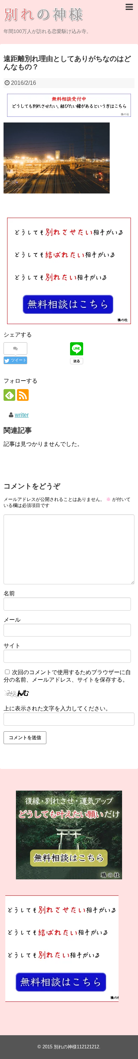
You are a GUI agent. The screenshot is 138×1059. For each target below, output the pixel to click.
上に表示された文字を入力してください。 (57, 708)
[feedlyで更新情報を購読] (9, 395)
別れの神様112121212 (76, 1046)
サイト (12, 646)
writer (22, 415)
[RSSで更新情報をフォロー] (23, 395)
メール (12, 620)
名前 (9, 593)
